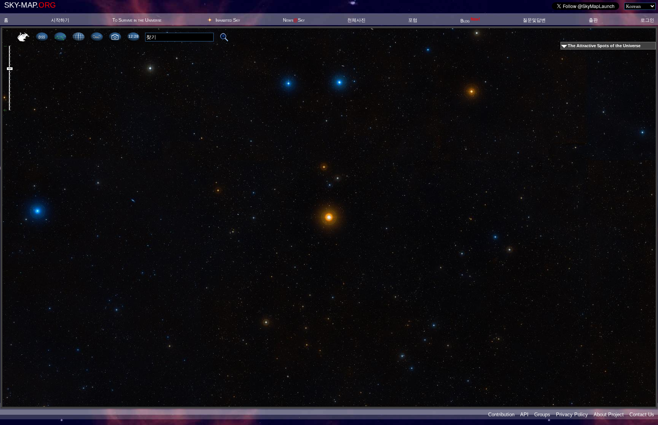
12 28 (133, 36)
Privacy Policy (572, 414)
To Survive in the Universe (136, 20)
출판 (593, 20)
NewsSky (294, 20)
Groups (542, 414)
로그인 (647, 20)
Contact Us (641, 414)
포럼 (412, 20)
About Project (609, 414)
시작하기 (60, 20)
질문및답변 (534, 20)
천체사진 (356, 20)
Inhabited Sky (228, 20)
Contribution (501, 414)
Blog (470, 21)
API (524, 414)
